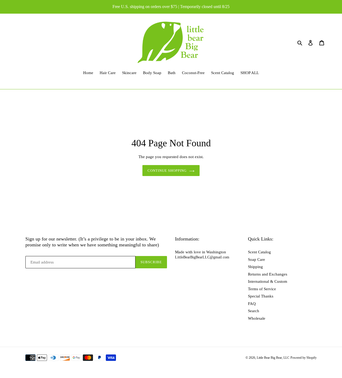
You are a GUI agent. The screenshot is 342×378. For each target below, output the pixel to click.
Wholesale (256, 318)
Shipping (255, 267)
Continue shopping (167, 171)
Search (253, 311)
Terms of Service (262, 289)
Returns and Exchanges (267, 274)
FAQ (252, 303)
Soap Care (256, 259)
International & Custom (267, 281)
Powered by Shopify (303, 358)
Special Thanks (260, 296)
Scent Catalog (259, 252)
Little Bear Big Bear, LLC (273, 358)
